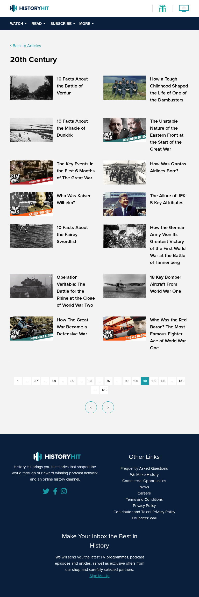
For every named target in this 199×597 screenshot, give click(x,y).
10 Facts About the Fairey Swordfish (72, 234)
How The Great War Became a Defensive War (72, 326)
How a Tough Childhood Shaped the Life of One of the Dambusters (169, 89)
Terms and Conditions (144, 499)
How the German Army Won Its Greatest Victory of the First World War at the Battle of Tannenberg (168, 245)
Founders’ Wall (144, 518)
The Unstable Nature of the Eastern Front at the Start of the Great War (166, 135)
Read (37, 23)
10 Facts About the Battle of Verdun (72, 86)
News (144, 487)
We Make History (144, 474)
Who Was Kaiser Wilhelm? (73, 199)
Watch (16, 23)
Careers (144, 493)
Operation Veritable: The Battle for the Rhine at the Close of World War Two (76, 291)
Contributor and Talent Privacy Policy (144, 512)
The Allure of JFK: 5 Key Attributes (168, 199)
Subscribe (61, 23)
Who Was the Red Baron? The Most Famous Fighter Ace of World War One (168, 333)
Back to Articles (26, 46)
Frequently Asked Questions (144, 468)
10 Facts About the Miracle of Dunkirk (72, 128)
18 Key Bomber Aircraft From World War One (165, 284)
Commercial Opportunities (144, 481)
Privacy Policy (144, 505)
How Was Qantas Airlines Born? (168, 167)
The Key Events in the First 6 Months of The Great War (76, 170)
